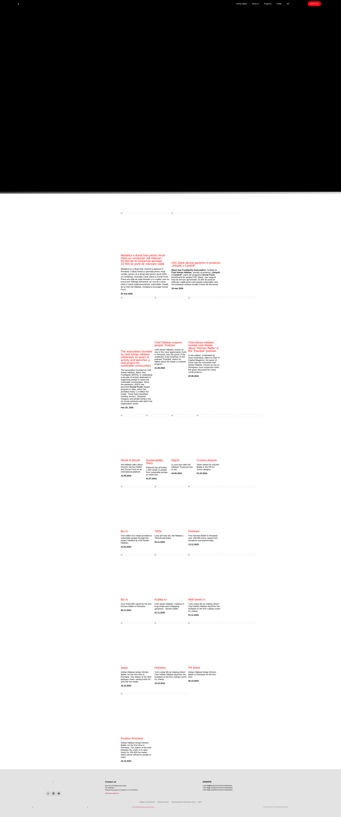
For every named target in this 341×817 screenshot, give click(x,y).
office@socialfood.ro (112, 793)
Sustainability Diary (154, 462)
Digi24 (175, 460)
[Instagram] (48, 793)
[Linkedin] (53, 793)
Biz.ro (124, 531)
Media (279, 4)
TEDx (158, 531)
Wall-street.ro (196, 599)
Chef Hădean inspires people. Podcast (168, 344)
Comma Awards (207, 460)
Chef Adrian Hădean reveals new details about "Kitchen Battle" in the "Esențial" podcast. (203, 347)
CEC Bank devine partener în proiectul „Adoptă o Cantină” (195, 264)
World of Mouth (130, 460)
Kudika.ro (161, 599)
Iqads (124, 667)
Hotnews (193, 531)
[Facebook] (58, 793)
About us (255, 4)
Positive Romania (132, 738)
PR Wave (194, 667)
